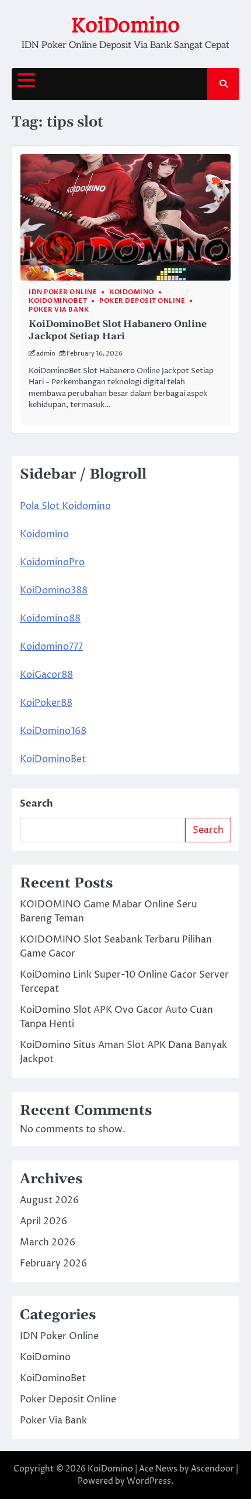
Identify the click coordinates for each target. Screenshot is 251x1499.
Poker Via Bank (59, 309)
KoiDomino (125, 25)
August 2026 (49, 1200)
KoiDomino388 (54, 590)
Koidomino (44, 534)
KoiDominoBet (58, 301)
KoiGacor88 (46, 674)
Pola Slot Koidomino (65, 506)
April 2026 (43, 1221)
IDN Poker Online (63, 292)
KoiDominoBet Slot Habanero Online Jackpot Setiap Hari (118, 330)
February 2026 (53, 1263)
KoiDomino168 (53, 731)
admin (45, 353)
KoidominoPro (52, 562)
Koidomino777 (51, 646)
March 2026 (47, 1242)
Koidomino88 (50, 618)
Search (36, 803)
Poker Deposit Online (142, 301)
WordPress (149, 1481)
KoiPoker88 (46, 702)
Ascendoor (212, 1468)
